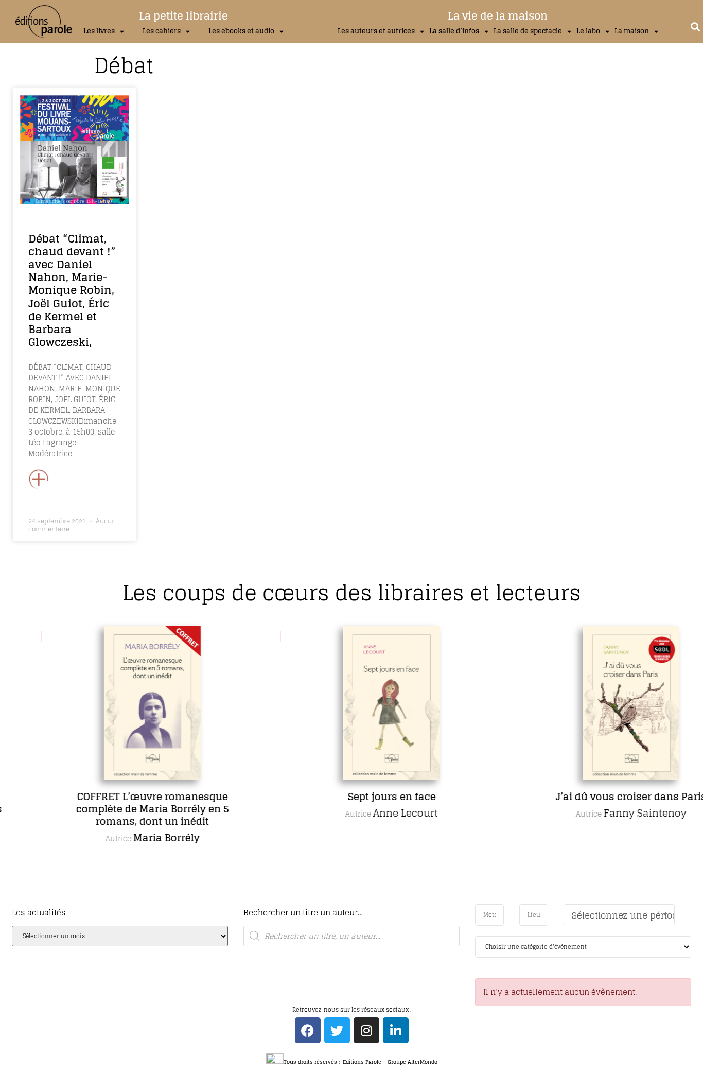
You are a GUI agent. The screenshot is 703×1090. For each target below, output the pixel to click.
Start (347, 902)
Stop (356, 902)
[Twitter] (337, 1030)
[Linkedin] (396, 1030)
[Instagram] (366, 1030)
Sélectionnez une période (623, 915)
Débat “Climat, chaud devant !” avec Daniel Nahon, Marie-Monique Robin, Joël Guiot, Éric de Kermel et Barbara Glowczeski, (72, 290)
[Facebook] (308, 1030)
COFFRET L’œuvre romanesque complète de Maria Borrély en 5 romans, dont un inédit (117, 809)
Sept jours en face (357, 796)
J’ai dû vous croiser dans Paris (596, 796)
